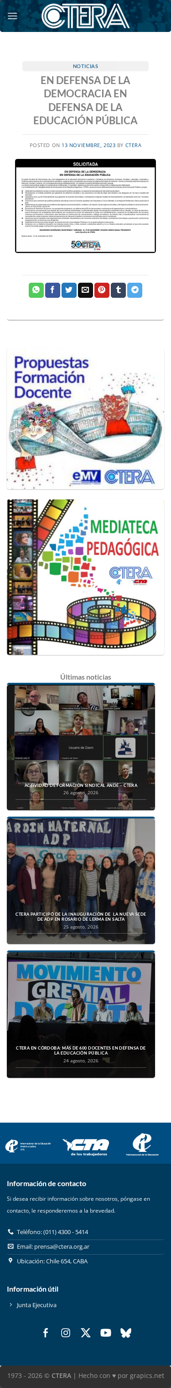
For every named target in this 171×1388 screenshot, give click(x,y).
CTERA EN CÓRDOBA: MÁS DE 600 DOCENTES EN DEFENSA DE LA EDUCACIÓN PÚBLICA (81, 1050)
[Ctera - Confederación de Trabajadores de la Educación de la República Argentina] (85, 16)
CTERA (133, 145)
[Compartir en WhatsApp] (36, 290)
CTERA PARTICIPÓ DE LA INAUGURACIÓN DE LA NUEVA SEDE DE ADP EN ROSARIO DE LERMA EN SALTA (81, 917)
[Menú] (12, 16)
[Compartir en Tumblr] (118, 290)
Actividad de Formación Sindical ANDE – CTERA (81, 785)
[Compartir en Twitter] (69, 290)
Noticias (85, 66)
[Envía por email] (85, 290)
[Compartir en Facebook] (52, 290)
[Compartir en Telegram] (134, 290)
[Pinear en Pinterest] (101, 290)
